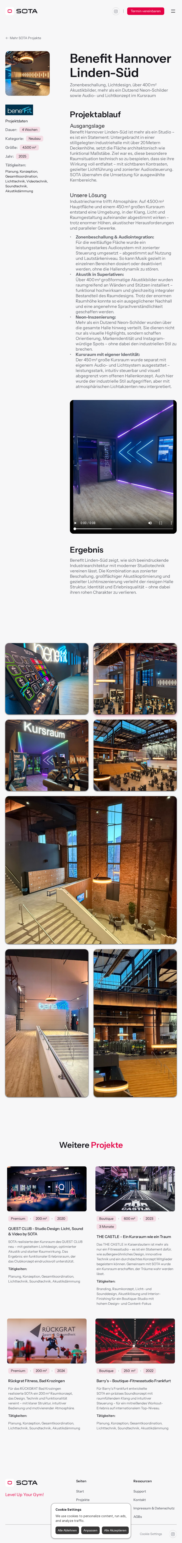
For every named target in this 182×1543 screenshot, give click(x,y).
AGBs (137, 1517)
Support (139, 1491)
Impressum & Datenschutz (154, 1508)
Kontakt (139, 1500)
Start (80, 1491)
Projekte (83, 1500)
